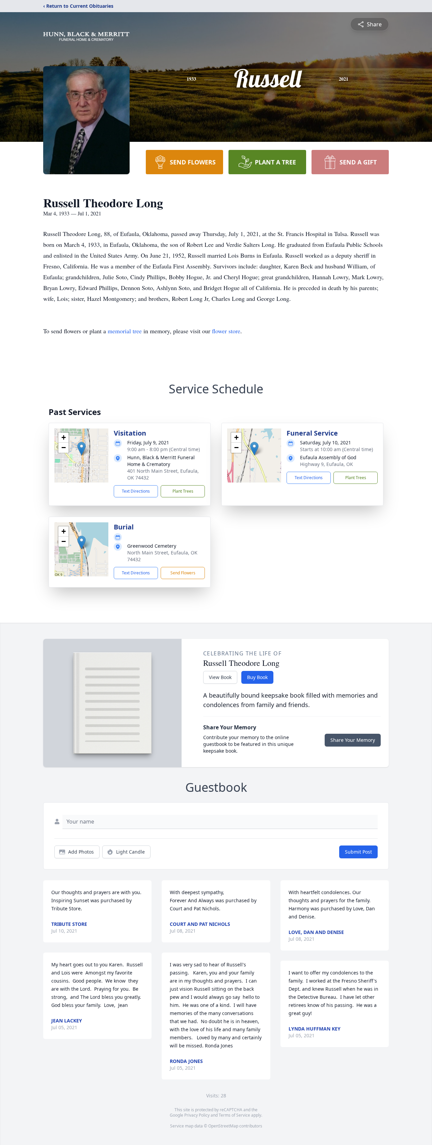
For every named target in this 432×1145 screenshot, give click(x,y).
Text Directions (136, 491)
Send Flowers (182, 573)
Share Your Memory (352, 740)
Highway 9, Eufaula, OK (326, 464)
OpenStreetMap (223, 1126)
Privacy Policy (197, 1115)
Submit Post (358, 852)
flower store (226, 331)
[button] (81, 449)
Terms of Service (234, 1115)
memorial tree (125, 331)
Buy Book (257, 677)
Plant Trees (182, 491)
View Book (220, 677)
